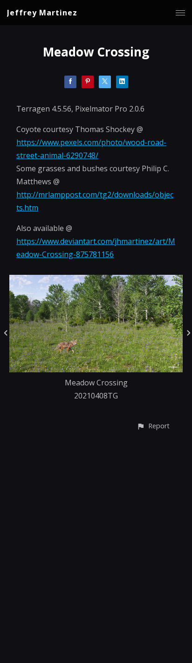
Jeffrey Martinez (42, 12)
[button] (153, 425)
